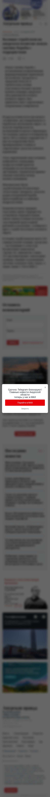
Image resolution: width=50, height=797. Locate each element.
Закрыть (25, 408)
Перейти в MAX (25, 402)
